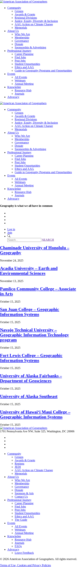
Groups (19, 11)
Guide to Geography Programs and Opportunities (43, 70)
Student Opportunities (27, 64)
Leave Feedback (24, 552)
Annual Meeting (24, 83)
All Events (21, 77)
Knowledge (14, 87)
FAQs (18, 546)
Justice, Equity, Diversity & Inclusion (36, 21)
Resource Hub (23, 90)
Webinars (20, 80)
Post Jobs (20, 60)
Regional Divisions (26, 17)
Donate (19, 44)
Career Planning (24, 54)
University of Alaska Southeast (29, 396)
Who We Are (22, 34)
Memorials (21, 27)
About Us (13, 30)
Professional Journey (19, 50)
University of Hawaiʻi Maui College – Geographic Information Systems (35, 414)
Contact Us (21, 496)
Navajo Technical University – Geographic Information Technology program (34, 335)
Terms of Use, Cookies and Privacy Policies (25, 565)
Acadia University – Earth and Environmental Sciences (29, 271)
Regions (19, 463)
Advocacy (13, 97)
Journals (19, 93)
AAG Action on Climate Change (34, 24)
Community (14, 7)
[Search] (8, 236)
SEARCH (48, 239)
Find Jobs (20, 57)
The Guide (21, 519)
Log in (11, 229)
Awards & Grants (25, 14)
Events (11, 73)
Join (9, 232)
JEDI (18, 466)
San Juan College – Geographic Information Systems (29, 312)
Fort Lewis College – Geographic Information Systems (31, 358)
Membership (22, 37)
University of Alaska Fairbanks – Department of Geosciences (31, 378)
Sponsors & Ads (24, 493)
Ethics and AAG (24, 67)
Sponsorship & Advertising (30, 47)
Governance (22, 40)
